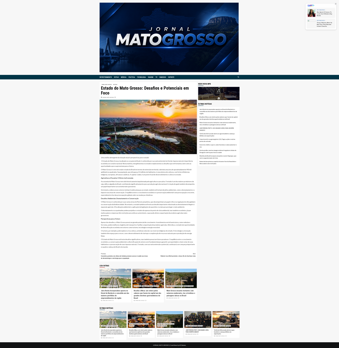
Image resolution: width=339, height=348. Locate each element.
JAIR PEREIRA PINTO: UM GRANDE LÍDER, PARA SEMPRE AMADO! (217, 129)
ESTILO (116, 77)
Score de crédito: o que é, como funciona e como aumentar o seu (218, 146)
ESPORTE (171, 77)
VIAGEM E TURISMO (189, 286)
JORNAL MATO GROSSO (106, 84)
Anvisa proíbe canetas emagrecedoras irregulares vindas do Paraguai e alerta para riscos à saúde (218, 151)
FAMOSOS (162, 77)
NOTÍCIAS (115, 84)
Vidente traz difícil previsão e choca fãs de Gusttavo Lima (178, 255)
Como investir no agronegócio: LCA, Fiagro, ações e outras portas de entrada (217, 140)
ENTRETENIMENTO (106, 77)
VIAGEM (150, 77)
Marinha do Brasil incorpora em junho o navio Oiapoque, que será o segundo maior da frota (218, 157)
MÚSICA (123, 77)
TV (156, 77)
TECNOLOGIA (141, 77)
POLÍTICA (132, 77)
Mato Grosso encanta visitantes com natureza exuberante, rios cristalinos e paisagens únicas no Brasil (181, 293)
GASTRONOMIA (137, 286)
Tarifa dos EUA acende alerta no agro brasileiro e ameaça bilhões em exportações (217, 134)
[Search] (238, 77)
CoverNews (173, 345)
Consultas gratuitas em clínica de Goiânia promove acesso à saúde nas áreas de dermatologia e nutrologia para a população (124, 256)
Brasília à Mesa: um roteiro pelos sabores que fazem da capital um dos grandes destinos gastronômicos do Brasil (219, 118)
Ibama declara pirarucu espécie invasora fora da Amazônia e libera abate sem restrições (218, 162)
